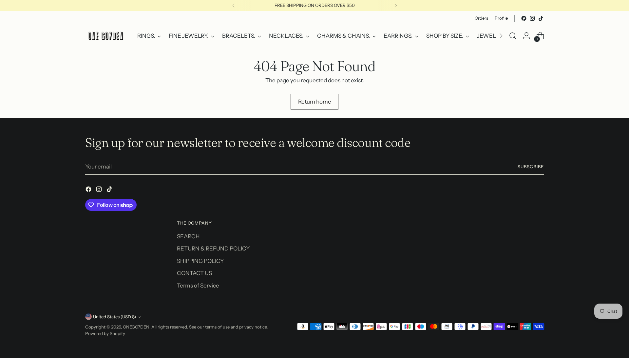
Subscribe (531, 166)
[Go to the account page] (526, 35)
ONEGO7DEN (136, 326)
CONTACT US (194, 273)
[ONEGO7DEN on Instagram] (532, 18)
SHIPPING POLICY (200, 261)
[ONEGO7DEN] (106, 36)
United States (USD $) (114, 316)
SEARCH (188, 236)
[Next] (396, 5)
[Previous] (233, 5)
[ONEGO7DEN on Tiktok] (541, 18)
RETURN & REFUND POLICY (213, 248)
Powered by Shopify (105, 333)
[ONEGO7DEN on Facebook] (524, 18)
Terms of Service (198, 285)
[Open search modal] (512, 35)
